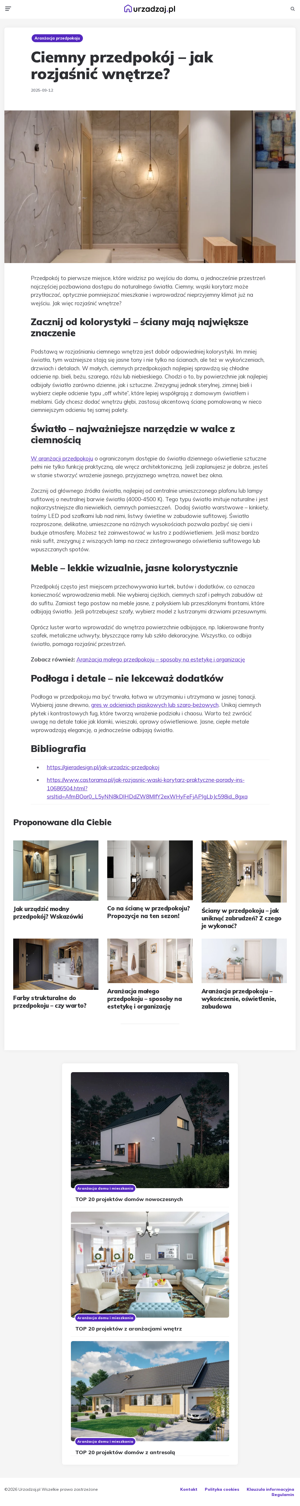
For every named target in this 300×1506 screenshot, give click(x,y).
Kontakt (188, 1489)
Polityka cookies (222, 1489)
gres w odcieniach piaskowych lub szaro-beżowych (155, 704)
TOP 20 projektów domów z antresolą (125, 1452)
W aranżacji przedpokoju (62, 458)
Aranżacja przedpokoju (57, 38)
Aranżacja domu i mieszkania (105, 1188)
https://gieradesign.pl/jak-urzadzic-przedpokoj (103, 767)
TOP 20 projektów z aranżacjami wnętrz (128, 1328)
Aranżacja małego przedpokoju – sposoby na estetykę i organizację (160, 659)
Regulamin (283, 1494)
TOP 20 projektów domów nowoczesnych (129, 1199)
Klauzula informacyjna (270, 1489)
